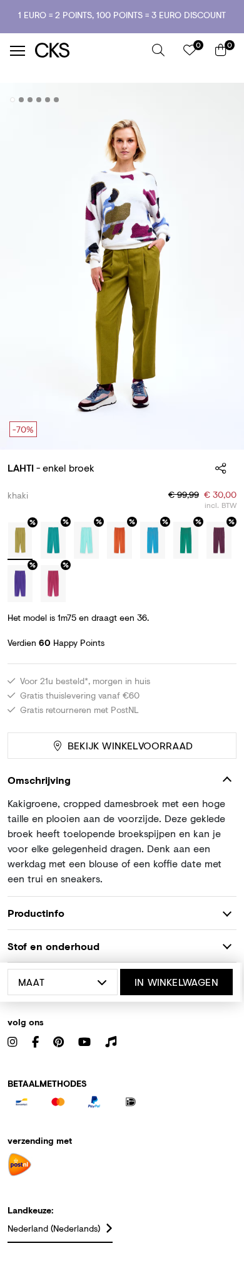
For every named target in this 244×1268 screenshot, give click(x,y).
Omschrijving (39, 780)
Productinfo (36, 913)
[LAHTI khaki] (20, 541)
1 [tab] (12, 99)
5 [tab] (48, 99)
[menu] (17, 50)
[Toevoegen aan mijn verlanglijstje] (217, 100)
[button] (158, 50)
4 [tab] (39, 99)
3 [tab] (30, 99)
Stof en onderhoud (53, 946)
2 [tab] (21, 99)
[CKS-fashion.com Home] (89, 50)
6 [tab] (56, 99)
